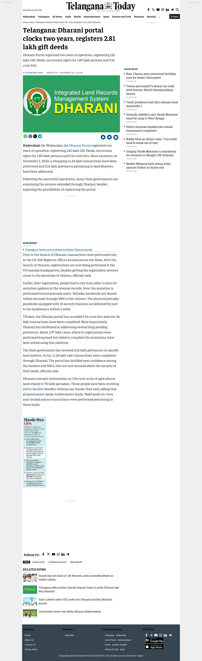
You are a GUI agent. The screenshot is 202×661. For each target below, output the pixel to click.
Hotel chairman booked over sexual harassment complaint (149, 128)
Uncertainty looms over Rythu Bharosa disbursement (70, 611)
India (68, 16)
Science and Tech (121, 16)
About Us (29, 639)
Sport (106, 16)
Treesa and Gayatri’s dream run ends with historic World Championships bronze (150, 89)
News (32, 22)
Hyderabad (29, 16)
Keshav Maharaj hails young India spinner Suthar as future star (148, 165)
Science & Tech (111, 649)
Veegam (140, 655)
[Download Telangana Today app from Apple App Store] (103, 137)
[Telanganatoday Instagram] (58, 554)
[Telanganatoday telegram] (67, 554)
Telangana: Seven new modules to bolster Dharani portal (58, 249)
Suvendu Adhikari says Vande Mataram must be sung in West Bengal (152, 116)
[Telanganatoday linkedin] (63, 554)
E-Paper (174, 16)
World (77, 16)
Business (139, 16)
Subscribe (69, 635)
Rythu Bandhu (33, 389)
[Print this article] (115, 137)
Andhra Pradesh (119, 644)
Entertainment (92, 16)
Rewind (151, 16)
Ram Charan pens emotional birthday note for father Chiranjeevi (151, 75)
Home (25, 22)
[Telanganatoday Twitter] (48, 555)
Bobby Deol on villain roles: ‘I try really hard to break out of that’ (151, 141)
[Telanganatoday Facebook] (43, 554)
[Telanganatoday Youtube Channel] (53, 554)
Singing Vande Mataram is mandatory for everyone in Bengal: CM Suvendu (151, 153)
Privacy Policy (31, 649)
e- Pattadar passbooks (57, 562)
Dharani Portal (80, 145)
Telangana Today (34, 73)
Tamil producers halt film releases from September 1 (152, 104)
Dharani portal (38, 562)
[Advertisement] (71, 524)
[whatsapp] (25, 136)
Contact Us (30, 644)
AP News (57, 16)
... (159, 16)
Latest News (131, 68)
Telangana (44, 16)
